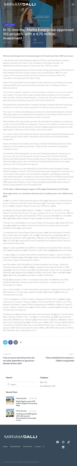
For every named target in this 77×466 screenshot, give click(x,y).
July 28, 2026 (33, 398)
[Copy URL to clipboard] (21, 342)
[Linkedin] (63, 447)
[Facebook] (57, 442)
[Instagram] (63, 442)
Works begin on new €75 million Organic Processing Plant (26, 403)
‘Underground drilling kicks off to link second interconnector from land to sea (26, 417)
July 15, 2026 (33, 411)
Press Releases (9, 25)
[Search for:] (21, 384)
